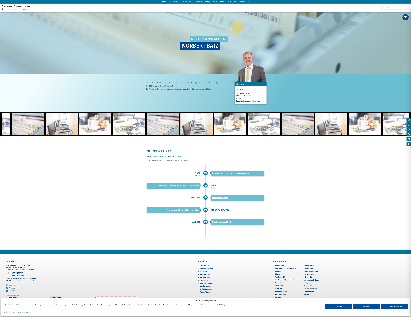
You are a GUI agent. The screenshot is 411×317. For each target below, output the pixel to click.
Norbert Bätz (204, 271)
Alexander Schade (206, 283)
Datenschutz (18, 312)
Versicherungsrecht (311, 271)
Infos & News (173, 1)
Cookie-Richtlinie (9, 312)
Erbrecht (278, 274)
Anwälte (197, 1)
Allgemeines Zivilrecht (312, 280)
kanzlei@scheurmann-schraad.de (23, 278)
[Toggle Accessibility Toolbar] (405, 17)
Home (164, 1)
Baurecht (278, 271)
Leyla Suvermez (205, 289)
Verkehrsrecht (309, 265)
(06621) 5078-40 (18, 275)
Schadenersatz (309, 292)
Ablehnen (366, 306)
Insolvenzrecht (280, 294)
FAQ (229, 1)
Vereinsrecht (308, 268)
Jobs (235, 1)
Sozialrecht (279, 297)
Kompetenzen (210, 1)
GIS (249, 1)
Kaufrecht (278, 283)
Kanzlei (185, 1)
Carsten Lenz (204, 280)
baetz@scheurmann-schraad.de (248, 101)
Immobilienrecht (281, 291)
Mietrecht (278, 289)
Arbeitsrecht (279, 265)
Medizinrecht (279, 286)
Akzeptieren (339, 306)
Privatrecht (308, 277)
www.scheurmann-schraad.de (23, 281)
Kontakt (242, 1)
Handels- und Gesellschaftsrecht (287, 280)
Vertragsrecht (309, 274)
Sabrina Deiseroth (206, 286)
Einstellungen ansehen (394, 306)
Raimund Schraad (206, 268)
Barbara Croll (205, 274)
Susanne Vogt (205, 277)
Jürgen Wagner (205, 292)
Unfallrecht (308, 286)
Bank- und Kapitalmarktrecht (285, 268)
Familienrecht (280, 277)
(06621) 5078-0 (17, 273)
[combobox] (395, 8)
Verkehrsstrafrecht (310, 289)
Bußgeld (307, 283)
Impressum (26, 312)
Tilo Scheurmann (206, 266)
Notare (222, 1)
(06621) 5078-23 (245, 93)
